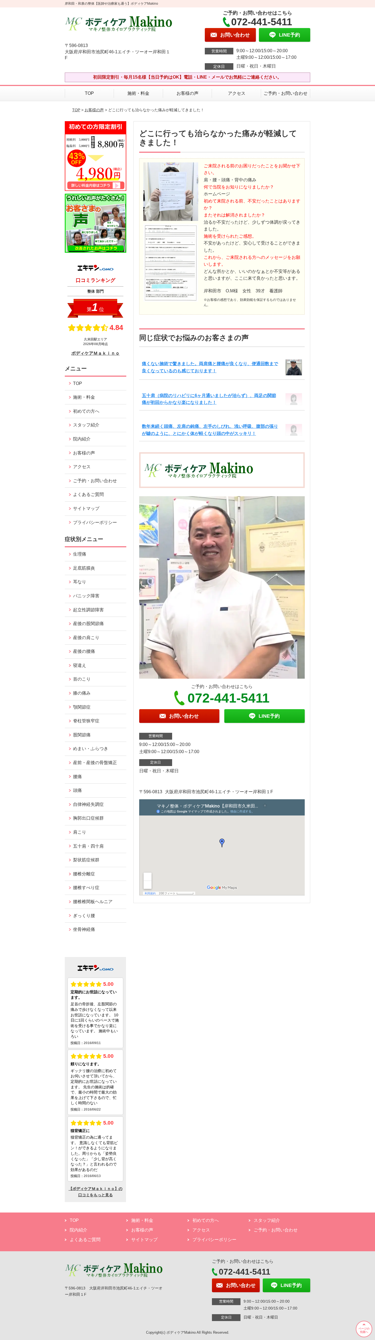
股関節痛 (82, 735)
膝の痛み (82, 693)
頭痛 (77, 790)
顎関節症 (82, 707)
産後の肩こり (86, 637)
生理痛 (79, 554)
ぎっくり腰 (84, 915)
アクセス (236, 93)
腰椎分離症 (84, 874)
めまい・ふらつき (90, 748)
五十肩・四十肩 (88, 846)
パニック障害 (86, 595)
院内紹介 (82, 439)
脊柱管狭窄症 (86, 720)
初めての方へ (86, 411)
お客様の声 (187, 93)
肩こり (79, 832)
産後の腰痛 (84, 651)
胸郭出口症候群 (88, 818)
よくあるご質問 (88, 494)
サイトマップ (86, 508)
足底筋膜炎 (84, 568)
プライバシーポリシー (95, 522)
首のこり (82, 679)
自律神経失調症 (88, 804)
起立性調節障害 (88, 609)
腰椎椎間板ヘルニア (93, 901)
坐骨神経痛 (84, 929)
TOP (89, 93)
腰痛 (77, 776)
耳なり (79, 581)
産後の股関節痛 (88, 623)
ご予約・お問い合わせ (285, 93)
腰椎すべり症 (86, 887)
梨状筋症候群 (86, 860)
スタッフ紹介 (86, 425)
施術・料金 (138, 93)
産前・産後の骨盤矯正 (95, 762)
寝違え (79, 665)
